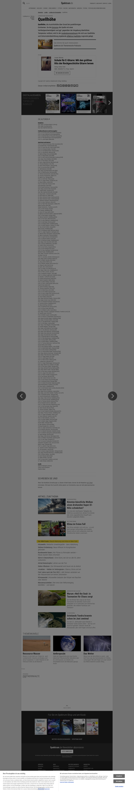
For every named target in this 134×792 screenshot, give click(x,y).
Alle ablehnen (119, 781)
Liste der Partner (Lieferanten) (67, 782)
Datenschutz (41, 789)
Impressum (47, 789)
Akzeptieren (119, 776)
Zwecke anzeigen (119, 786)
